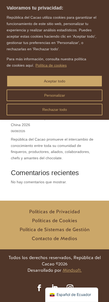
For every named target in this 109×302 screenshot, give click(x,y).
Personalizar (54, 95)
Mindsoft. (72, 270)
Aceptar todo (54, 81)
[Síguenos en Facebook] (39, 288)
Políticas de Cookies (54, 220)
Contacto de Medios (54, 238)
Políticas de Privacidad (54, 212)
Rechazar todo (54, 109)
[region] (54, 60)
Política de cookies (51, 65)
